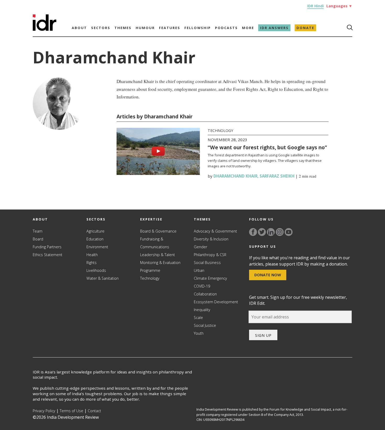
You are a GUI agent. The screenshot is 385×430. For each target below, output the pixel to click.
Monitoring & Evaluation (160, 262)
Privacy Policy (44, 410)
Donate (305, 27)
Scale (198, 317)
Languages (339, 5)
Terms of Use (71, 410)
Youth (199, 333)
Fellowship (197, 27)
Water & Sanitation (102, 278)
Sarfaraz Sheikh (277, 176)
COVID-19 (202, 286)
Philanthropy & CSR (210, 254)
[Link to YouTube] (289, 232)
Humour (145, 27)
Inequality (202, 309)
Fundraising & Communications (154, 242)
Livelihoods (96, 270)
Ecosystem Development (216, 301)
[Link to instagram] (280, 232)
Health (92, 254)
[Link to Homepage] (44, 29)
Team (37, 231)
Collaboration (205, 293)
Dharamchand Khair (235, 176)
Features (169, 27)
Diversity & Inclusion (211, 238)
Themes (122, 27)
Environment (97, 246)
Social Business (207, 262)
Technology (220, 130)
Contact (94, 410)
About (79, 27)
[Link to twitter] (262, 232)
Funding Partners (47, 246)
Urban (199, 270)
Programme (150, 270)
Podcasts (226, 27)
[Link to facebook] (253, 232)
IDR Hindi (315, 5)
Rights (91, 262)
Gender (200, 246)
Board (38, 238)
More (248, 27)
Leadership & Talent (157, 254)
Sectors (100, 27)
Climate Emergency (210, 278)
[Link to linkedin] (271, 232)
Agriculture (95, 231)
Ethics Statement (47, 254)
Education (94, 238)
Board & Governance (158, 231)
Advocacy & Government (215, 231)
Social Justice (205, 325)
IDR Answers (274, 27)
